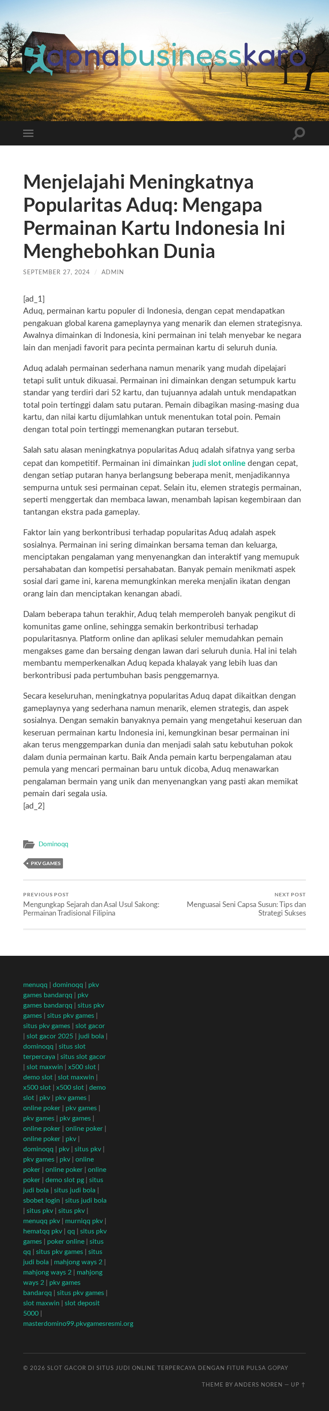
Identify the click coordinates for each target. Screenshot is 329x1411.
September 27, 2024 (56, 272)
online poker (41, 1108)
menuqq (35, 984)
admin (113, 272)
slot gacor (90, 1026)
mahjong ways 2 (78, 1262)
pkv (44, 1097)
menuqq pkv (41, 1221)
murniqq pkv (84, 1221)
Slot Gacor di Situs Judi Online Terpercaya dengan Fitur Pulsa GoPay (167, 1368)
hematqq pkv (42, 1231)
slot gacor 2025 (50, 1036)
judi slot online (218, 463)
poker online (65, 1241)
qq (71, 1231)
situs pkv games (70, 1015)
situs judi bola (75, 1190)
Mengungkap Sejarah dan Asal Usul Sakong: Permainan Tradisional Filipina (91, 904)
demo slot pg (64, 1180)
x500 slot (82, 1067)
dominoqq (68, 984)
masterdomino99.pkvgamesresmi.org (78, 1323)
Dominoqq (53, 844)
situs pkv (88, 1149)
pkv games (45, 863)
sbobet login (41, 1200)
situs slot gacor (83, 1056)
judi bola (91, 1036)
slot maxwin (45, 1067)
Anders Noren (258, 1384)
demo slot (38, 1077)
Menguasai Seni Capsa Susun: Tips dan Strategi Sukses (246, 904)
